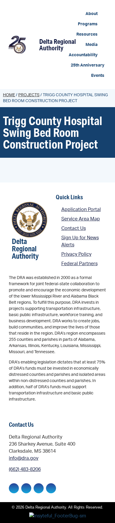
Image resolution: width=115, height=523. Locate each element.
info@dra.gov (23, 458)
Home (9, 95)
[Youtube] (51, 488)
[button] (95, 14)
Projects (29, 95)
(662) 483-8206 (25, 469)
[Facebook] (14, 488)
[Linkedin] (26, 488)
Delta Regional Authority (57, 44)
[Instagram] (39, 488)
